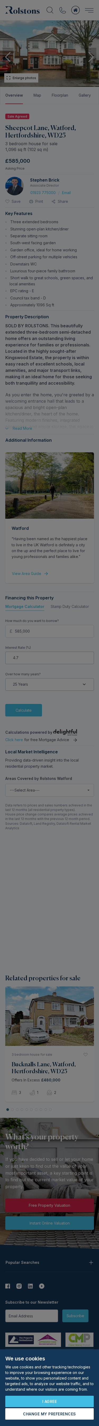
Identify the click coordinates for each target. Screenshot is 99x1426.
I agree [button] (49, 1401)
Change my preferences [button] (49, 1414)
